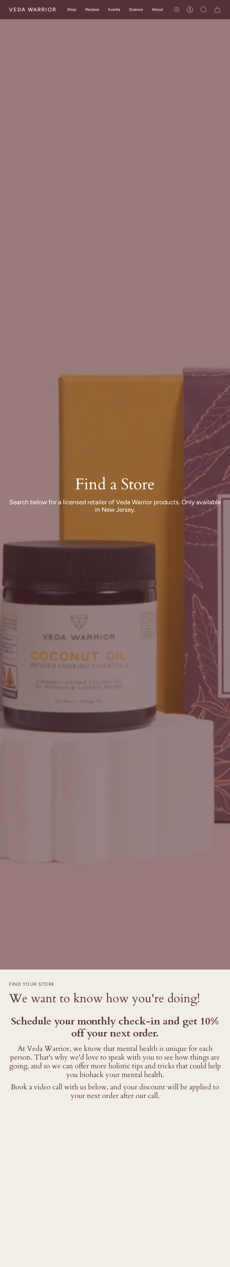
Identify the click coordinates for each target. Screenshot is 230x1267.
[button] (72, 9)
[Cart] (217, 10)
